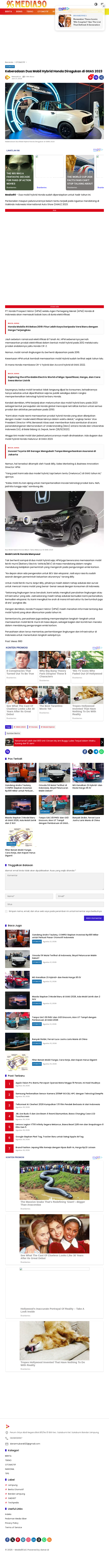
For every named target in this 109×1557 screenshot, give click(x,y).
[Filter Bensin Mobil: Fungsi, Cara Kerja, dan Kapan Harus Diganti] (20, 837)
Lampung (12, 1485)
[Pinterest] (18, 1539)
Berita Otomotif (16, 1489)
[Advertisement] (57, 37)
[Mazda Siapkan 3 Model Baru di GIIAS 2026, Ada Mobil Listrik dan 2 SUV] (20, 805)
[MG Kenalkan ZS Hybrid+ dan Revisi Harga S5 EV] (88, 773)
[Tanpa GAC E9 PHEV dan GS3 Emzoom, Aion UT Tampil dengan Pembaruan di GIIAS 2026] (54, 805)
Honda (34, 727)
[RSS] (49, 1539)
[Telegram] (96, 751)
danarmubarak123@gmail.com (25, 1443)
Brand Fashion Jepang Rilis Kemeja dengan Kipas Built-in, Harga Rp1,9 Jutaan (55, 1147)
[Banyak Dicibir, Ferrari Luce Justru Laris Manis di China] (88, 805)
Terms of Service (13, 1527)
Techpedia (13, 1502)
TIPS (7, 1473)
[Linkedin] (33, 1539)
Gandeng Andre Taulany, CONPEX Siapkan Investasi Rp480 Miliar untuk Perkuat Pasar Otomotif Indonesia (19, 788)
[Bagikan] (101, 77)
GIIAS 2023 (21, 727)
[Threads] (39, 1539)
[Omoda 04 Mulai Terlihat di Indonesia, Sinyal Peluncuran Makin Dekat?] (54, 773)
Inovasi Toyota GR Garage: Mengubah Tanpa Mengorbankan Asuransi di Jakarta (52, 453)
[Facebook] (84, 751)
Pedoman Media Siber (16, 1518)
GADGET (12, 1498)
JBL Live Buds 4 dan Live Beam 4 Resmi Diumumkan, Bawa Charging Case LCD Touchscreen (55, 1115)
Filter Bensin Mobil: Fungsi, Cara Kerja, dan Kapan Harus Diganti (20, 853)
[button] (96, 4)
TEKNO (8, 1460)
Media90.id (16, 76)
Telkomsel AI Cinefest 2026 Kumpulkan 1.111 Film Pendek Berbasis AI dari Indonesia (58, 1104)
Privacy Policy (11, 1523)
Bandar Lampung (16, 1493)
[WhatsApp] (101, 751)
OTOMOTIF (10, 66)
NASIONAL (9, 1469)
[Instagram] (28, 1539)
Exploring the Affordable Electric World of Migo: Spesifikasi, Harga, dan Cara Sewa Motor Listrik (54, 378)
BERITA (8, 1455)
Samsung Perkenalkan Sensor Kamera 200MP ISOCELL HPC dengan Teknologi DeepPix (59, 1093)
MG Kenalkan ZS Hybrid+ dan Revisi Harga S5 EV (87, 786)
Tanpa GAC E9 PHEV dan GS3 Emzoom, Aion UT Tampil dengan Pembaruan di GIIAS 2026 (54, 820)
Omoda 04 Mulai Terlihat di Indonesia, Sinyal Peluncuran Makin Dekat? (53, 788)
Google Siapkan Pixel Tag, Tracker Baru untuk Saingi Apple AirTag (49, 1136)
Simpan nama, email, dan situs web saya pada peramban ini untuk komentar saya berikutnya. (55, 911)
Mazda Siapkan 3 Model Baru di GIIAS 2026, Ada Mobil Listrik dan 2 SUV (20, 820)
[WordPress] (23, 1539)
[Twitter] (90, 751)
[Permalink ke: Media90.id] (8, 77)
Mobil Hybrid (48, 727)
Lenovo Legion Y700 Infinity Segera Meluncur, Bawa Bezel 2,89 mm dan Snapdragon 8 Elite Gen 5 (59, 1126)
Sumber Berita (13, 733)
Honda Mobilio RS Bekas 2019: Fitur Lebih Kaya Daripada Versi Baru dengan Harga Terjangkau (53, 328)
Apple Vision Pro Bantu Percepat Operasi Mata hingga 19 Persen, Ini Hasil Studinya (58, 1083)
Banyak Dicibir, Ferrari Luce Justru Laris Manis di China (86, 819)
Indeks (8, 1514)
